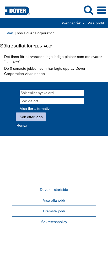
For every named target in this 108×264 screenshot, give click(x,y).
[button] (101, 10)
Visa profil (96, 23)
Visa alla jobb (54, 200)
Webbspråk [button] (72, 23)
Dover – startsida (54, 189)
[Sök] (88, 10)
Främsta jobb (54, 211)
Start (9, 33)
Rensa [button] (22, 125)
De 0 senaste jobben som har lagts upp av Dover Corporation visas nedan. (44, 71)
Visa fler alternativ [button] (35, 108)
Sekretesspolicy (54, 222)
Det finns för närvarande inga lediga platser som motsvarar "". (53, 59)
